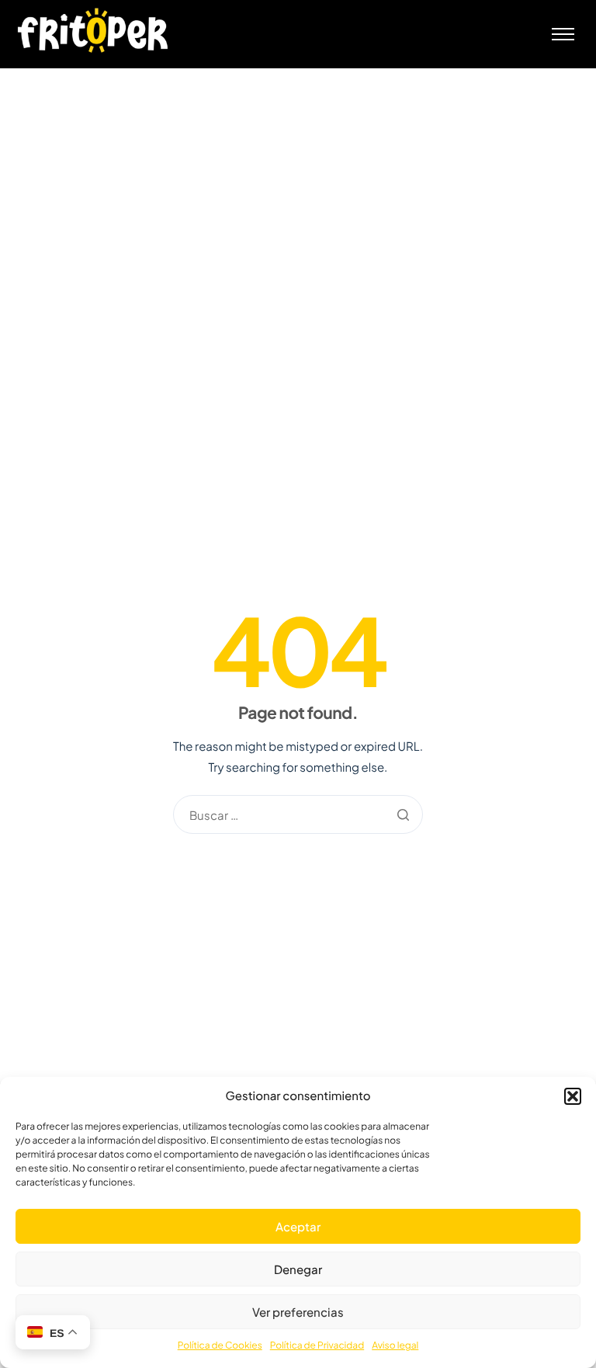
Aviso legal (395, 1345)
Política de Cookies (220, 1345)
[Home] (93, 29)
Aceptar (298, 1226)
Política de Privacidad (317, 1345)
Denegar (298, 1269)
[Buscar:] (298, 816)
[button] (572, 1096)
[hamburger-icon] (563, 34)
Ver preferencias (298, 1311)
